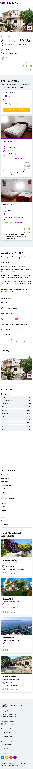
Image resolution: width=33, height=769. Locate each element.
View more (8, 159)
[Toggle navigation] (30, 3)
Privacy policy (6, 745)
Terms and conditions (8, 741)
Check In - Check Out (10, 92)
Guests (5, 100)
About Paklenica (6, 732)
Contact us (4, 748)
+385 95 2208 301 (8, 721)
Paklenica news (6, 736)
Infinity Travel (5, 35)
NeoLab (16, 765)
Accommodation (17, 35)
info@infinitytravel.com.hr (13, 724)
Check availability (16, 110)
